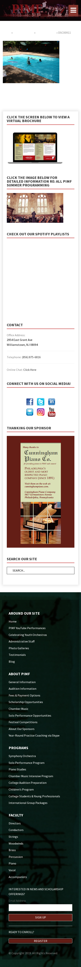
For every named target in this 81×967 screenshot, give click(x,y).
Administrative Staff (21, 641)
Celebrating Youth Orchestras (28, 635)
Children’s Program (21, 789)
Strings (13, 837)
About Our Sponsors (21, 729)
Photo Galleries (23, 32)
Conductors (16, 830)
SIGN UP (40, 917)
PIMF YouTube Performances (27, 628)
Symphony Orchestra (22, 756)
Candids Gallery (46, 32)
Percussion (16, 857)
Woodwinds (16, 843)
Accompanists (18, 877)
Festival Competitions (23, 722)
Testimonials (17, 655)
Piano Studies (17, 769)
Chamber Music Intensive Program (31, 776)
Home (7, 32)
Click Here (29, 370)
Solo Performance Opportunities (30, 715)
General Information (22, 682)
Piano (12, 863)
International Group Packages (28, 803)
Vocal (12, 870)
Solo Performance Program (26, 763)
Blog (12, 661)
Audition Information (22, 688)
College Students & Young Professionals (34, 796)
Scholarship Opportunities (26, 702)
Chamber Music (18, 709)
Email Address (17, 900)
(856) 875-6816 (31, 357)
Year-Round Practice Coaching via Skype (34, 735)
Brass (12, 850)
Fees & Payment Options (24, 695)
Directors (15, 823)
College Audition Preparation (28, 783)
